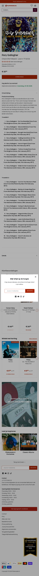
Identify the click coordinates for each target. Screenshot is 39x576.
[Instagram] (21, 296)
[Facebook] (16, 296)
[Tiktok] (23, 296)
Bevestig (30, 290)
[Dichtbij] (36, 277)
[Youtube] (18, 296)
